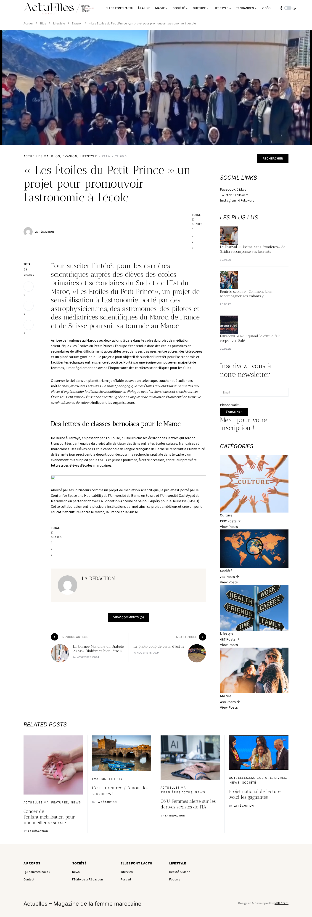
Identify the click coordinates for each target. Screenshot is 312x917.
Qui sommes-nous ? (37, 872)
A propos (32, 863)
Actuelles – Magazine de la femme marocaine (82, 903)
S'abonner (234, 412)
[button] (288, 8)
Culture (264, 778)
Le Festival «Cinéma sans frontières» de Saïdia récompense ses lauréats (252, 249)
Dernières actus (177, 792)
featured (59, 802)
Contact (29, 879)
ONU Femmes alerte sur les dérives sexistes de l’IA (188, 804)
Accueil (28, 23)
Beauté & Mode (179, 872)
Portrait (126, 879)
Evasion (77, 23)
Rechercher (273, 158)
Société (249, 782)
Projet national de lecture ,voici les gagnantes (254, 794)
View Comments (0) (128, 617)
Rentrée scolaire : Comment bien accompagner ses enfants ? (246, 293)
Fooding (174, 879)
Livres (280, 778)
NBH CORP (281, 903)
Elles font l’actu (136, 863)
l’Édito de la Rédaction (87, 879)
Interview (127, 872)
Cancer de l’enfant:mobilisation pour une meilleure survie (49, 816)
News (76, 802)
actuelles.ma (36, 156)
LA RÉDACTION (44, 231)
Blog (43, 23)
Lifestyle (59, 23)
